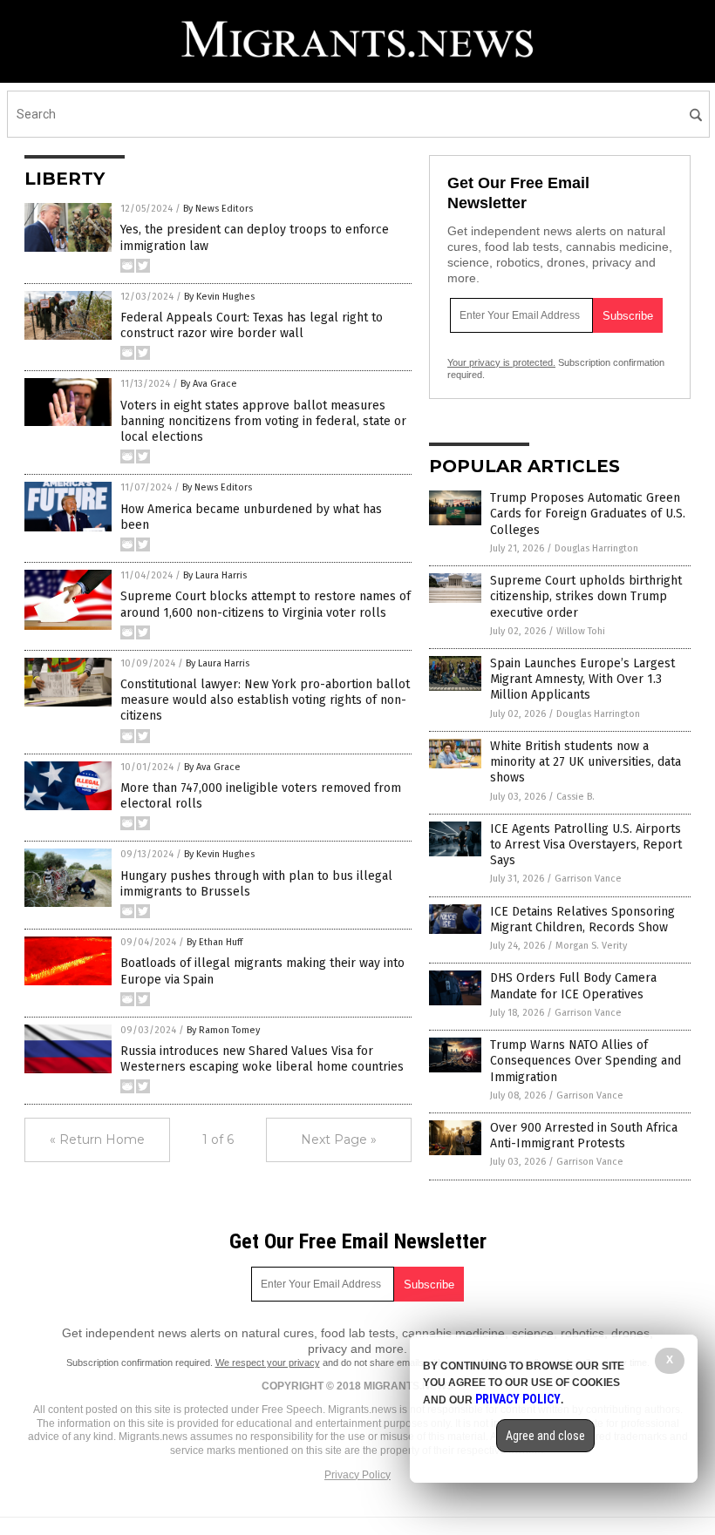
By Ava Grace (208, 383)
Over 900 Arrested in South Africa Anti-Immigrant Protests (584, 1135)
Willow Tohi (580, 631)
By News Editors (218, 208)
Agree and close (545, 1436)
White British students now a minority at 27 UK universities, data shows (585, 762)
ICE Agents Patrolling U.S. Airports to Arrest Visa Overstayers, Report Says (586, 845)
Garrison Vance (588, 878)
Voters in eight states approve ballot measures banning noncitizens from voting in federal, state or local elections (263, 421)
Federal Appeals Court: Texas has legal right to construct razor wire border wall (251, 325)
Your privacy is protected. (501, 362)
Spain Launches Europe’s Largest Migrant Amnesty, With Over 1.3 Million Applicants (582, 679)
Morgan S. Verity (591, 945)
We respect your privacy (267, 1362)
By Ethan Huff (214, 942)
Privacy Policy (357, 1475)
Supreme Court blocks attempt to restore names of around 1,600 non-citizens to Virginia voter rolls (265, 604)
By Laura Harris (215, 575)
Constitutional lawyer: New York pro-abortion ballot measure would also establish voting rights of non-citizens (265, 700)
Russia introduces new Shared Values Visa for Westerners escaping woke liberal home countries (262, 1059)
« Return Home (97, 1139)
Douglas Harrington (596, 548)
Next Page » (339, 1139)
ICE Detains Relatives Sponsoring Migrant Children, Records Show (582, 919)
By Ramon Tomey (223, 1030)
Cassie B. (575, 796)
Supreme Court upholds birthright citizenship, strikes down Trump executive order (586, 596)
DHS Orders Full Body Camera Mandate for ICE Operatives (573, 985)
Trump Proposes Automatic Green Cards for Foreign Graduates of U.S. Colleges (587, 513)
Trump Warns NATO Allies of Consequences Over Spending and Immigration (585, 1061)
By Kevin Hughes (219, 296)
